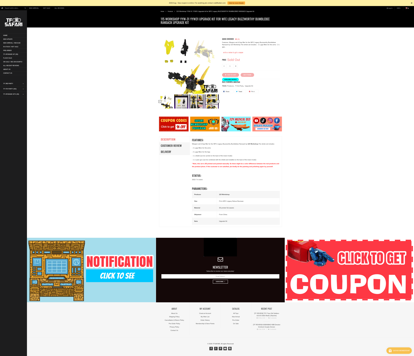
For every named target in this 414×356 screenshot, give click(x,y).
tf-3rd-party (239, 86)
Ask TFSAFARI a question (231, 82)
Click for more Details (236, 3)
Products (170, 11)
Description (168, 139)
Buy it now (247, 75)
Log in (390, 8)
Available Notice (230, 79)
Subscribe (219, 281)
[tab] (15, 84)
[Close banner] (411, 3)
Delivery (166, 152)
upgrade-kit (249, 86)
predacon (230, 86)
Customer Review (171, 146)
